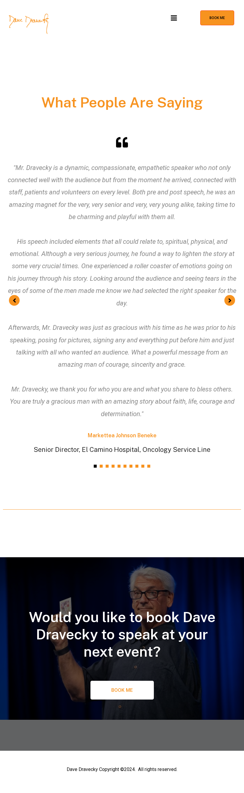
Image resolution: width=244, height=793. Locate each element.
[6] (125, 466)
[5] (119, 466)
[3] (107, 466)
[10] (149, 466)
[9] (143, 466)
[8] (137, 466)
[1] (95, 466)
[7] (131, 466)
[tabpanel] (122, 295)
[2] (101, 466)
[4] (113, 466)
